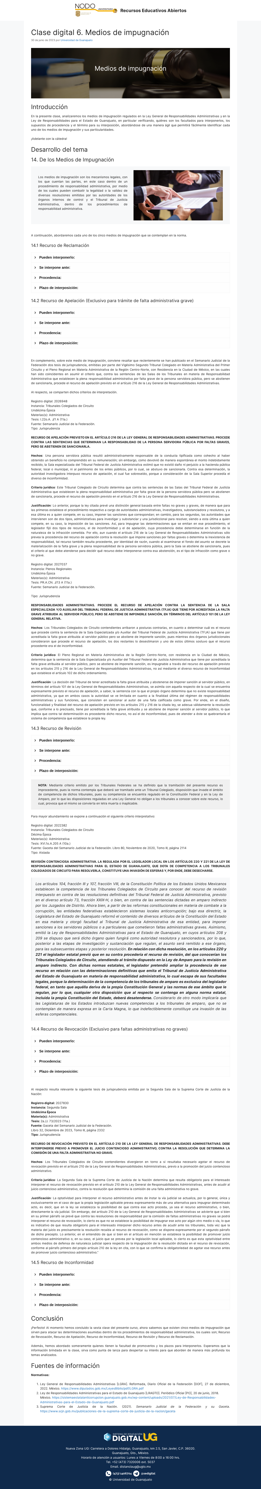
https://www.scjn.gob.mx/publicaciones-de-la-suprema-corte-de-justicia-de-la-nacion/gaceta (107, 1411)
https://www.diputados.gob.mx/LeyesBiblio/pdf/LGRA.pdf (102, 1388)
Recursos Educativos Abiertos (153, 10)
